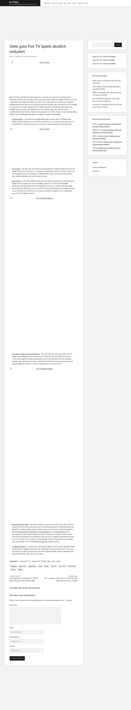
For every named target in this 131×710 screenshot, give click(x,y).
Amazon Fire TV (25, 561)
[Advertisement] (65, 21)
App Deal (22, 566)
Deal (40, 566)
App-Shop (32, 566)
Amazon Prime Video (57, 3)
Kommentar (13, 605)
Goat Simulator (17, 119)
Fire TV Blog (13, 2)
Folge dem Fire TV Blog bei (104, 56)
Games (13, 569)
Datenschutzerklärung (99, 167)
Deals (86, 3)
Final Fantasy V (45, 532)
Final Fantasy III (22, 532)
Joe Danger (16, 169)
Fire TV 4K (72, 566)
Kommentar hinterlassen (31, 56)
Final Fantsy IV (34, 532)
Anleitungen (47, 3)
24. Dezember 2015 (19, 56)
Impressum (96, 171)
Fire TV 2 (62, 566)
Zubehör (74, 3)
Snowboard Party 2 (19, 546)
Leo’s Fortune (17, 181)
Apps (65, 3)
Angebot (14, 566)
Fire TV (53, 566)
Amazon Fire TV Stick (39, 561)
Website (12, 646)
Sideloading (81, 3)
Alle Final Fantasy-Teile (20, 524)
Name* (12, 628)
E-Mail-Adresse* (15, 637)
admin (11, 56)
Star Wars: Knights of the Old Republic (26, 354)
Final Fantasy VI (60, 532)
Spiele (69, 3)
